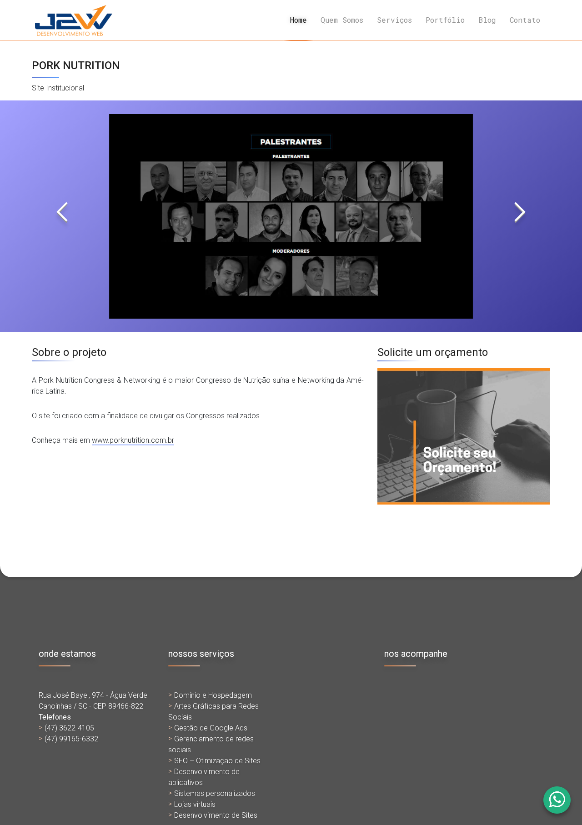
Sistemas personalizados (214, 793)
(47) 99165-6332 (71, 739)
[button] (62, 216)
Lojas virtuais (195, 804)
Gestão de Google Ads (210, 728)
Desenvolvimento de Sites (215, 815)
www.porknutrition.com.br (133, 440)
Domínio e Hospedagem (213, 695)
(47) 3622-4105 (69, 728)
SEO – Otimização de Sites (217, 760)
